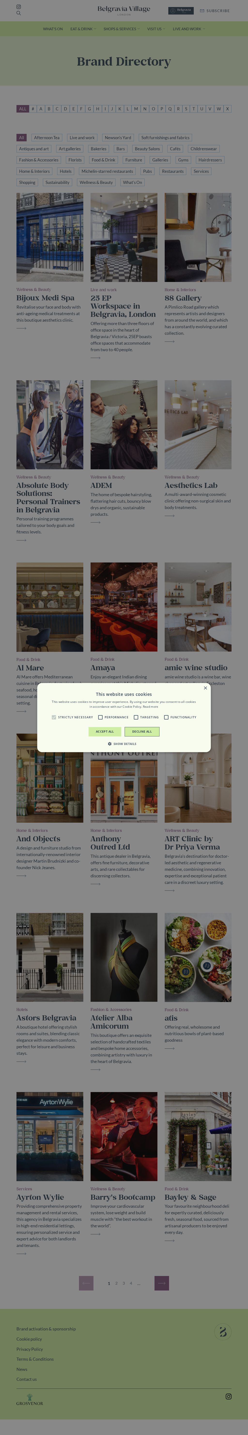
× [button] (205, 688)
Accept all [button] (105, 731)
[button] (54, 717)
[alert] (124, 717)
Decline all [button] (142, 731)
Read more (150, 707)
